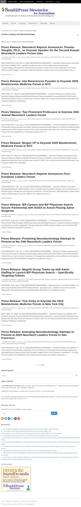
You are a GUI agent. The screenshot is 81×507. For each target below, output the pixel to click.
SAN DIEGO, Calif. (66, 214)
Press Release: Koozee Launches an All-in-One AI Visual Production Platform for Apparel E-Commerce (30, 435)
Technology (43, 23)
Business (5, 23)
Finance (13, 23)
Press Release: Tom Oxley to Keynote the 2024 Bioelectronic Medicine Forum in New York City (32, 302)
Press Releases (45, 57)
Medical (52, 23)
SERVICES (40, 2)
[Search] (76, 375)
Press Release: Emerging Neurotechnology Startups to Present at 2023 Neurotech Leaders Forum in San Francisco (37, 335)
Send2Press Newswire (9, 57)
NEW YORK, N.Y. (46, 88)
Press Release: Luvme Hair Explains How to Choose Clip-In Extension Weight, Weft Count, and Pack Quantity (32, 433)
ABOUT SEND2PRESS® (26, 2)
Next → (43, 365)
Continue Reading (6, 74)
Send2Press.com (22, 398)
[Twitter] (6, 418)
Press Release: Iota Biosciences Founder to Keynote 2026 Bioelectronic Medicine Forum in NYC (39, 83)
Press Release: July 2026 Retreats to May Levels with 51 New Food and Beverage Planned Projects (30, 450)
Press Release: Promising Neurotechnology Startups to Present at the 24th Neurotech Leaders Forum (38, 240)
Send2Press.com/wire (40, 391)
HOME (3, 2)
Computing (22, 23)
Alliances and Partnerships (37, 214)
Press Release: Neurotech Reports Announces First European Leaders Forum (35, 175)
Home (11, 30)
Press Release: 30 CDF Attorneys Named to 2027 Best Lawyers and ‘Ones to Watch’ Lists (27, 431)
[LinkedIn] (12, 418)
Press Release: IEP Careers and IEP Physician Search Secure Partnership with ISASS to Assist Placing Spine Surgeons (37, 207)
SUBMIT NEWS (12, 2)
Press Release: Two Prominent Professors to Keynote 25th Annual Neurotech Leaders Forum (40, 113)
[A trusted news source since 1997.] (28, 16)
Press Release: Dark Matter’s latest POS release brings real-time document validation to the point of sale (31, 429)
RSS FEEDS (49, 2)
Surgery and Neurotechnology (9, 120)
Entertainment (32, 23)
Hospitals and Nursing (63, 279)
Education (54, 279)
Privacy (58, 2)
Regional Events (65, 88)
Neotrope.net (30, 504)
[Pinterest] (18, 418)
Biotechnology (30, 57)
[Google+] (15, 418)
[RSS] (2, 418)
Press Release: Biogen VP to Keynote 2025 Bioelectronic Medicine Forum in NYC (39, 144)
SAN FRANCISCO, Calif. (57, 57)
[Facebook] (9, 418)
